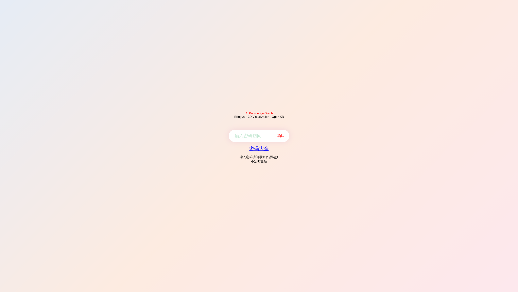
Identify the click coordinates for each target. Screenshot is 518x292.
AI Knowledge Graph (259, 113)
